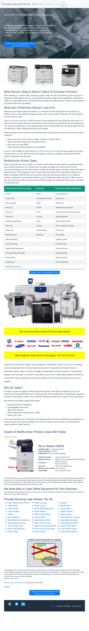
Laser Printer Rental (68, 531)
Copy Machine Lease (16, 522)
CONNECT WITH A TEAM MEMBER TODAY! (44, 272)
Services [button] (49, 4)
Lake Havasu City (20, 583)
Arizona (11, 583)
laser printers (14, 121)
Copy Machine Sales (69, 520)
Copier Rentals (66, 511)
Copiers (63, 502)
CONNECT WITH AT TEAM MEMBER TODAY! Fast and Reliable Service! (20, 44)
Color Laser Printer (15, 525)
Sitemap (53, 606)
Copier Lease (66, 514)
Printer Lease (39, 505)
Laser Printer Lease (68, 528)
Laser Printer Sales (68, 525)
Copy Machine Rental (69, 522)
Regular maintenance (66, 365)
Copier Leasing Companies (45, 525)
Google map (15, 578)
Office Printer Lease (42, 522)
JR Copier (39, 422)
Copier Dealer (40, 531)
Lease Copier (39, 517)
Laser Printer (13, 508)
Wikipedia (7, 578)
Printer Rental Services (43, 508)
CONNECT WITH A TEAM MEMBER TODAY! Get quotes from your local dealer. (44, 593)
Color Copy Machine (16, 528)
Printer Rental (39, 511)
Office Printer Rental (42, 514)
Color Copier (13, 531)
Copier (10, 514)
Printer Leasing (40, 502)
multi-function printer (46, 151)
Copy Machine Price (42, 520)
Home (34, 4)
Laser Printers (13, 511)
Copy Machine (14, 517)
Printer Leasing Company (44, 528)
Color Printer (13, 505)
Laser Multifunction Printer (18, 502)
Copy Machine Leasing (70, 517)
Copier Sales (65, 508)
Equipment (40, 4)
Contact (57, 4)
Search (63, 6)
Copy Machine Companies (19, 520)
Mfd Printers (65, 505)
